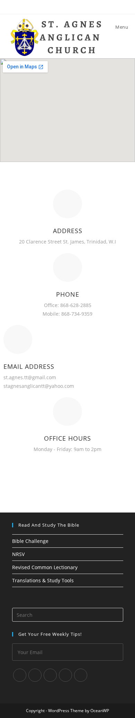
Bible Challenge (30, 541)
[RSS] (80, 675)
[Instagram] (50, 675)
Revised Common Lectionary (45, 567)
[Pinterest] (65, 675)
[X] (19, 675)
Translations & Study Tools (43, 580)
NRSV (18, 554)
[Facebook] (35, 675)
